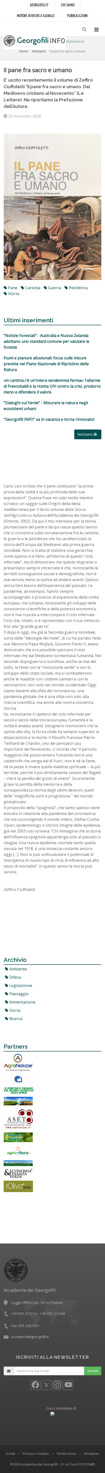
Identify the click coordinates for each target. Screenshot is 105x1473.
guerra (54, 287)
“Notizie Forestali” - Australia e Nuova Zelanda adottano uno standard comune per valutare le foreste (46, 341)
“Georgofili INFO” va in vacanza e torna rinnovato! (49, 419)
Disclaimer (91, 1453)
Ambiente (17, 969)
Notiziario (39, 51)
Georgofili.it (39, 5)
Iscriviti (92, 1370)
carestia (32, 287)
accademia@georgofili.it (30, 1336)
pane (12, 287)
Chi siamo (67, 5)
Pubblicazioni (77, 16)
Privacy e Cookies (36, 1453)
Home (23, 51)
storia (13, 293)
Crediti (10, 1453)
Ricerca (15, 1018)
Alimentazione (21, 1002)
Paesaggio (18, 993)
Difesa (14, 977)
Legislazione (20, 985)
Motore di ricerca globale (36, 16)
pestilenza (78, 287)
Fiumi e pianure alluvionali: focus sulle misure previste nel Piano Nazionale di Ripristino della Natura (46, 363)
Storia (14, 1010)
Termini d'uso (66, 1453)
